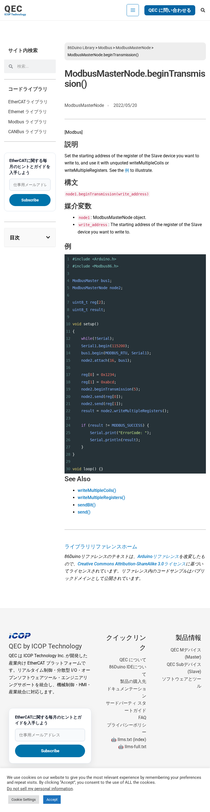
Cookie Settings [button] (23, 799)
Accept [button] (51, 799)
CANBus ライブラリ (27, 131)
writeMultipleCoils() (97, 490)
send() (84, 512)
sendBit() (87, 505)
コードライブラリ (28, 89)
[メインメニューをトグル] (133, 10)
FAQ (142, 717)
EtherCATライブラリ (28, 101)
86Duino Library (81, 47)
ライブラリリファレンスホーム (101, 547)
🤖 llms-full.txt (132, 746)
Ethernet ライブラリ (27, 111)
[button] (169, 10)
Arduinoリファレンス (158, 556)
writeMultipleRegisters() (101, 497)
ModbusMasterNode (133, 47)
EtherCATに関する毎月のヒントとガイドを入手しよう (29, 166)
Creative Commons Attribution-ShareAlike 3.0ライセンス (132, 563)
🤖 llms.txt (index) (128, 739)
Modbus (105, 47)
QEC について (132, 659)
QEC (13, 9)
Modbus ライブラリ (27, 121)
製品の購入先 (133, 681)
